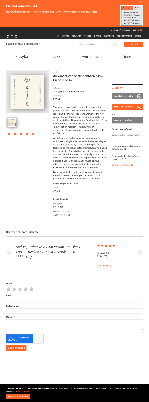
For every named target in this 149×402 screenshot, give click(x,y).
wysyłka (65, 36)
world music (92, 56)
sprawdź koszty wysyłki (122, 165)
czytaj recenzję (104, 266)
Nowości (133, 44)
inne (127, 56)
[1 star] (7, 289)
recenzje (87, 36)
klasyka (21, 56)
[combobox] (93, 44)
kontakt (138, 36)
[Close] (141, 2)
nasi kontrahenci (124, 36)
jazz (57, 56)
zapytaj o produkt (123, 120)
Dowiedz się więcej (21, 391)
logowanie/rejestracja (120, 30)
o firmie (97, 36)
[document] (75, 393)
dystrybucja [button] (109, 36)
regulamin (76, 36)
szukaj (114, 44)
